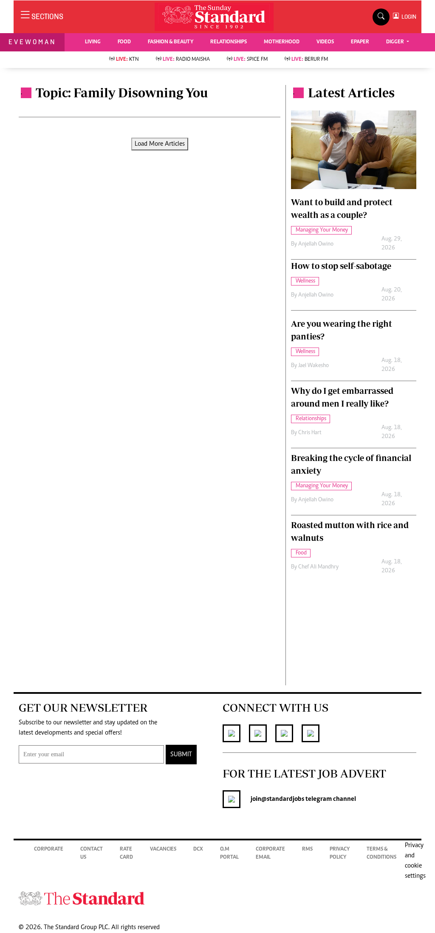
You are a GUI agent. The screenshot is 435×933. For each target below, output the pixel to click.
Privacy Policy (340, 854)
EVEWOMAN (32, 42)
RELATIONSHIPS (228, 42)
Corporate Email (270, 854)
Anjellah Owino (315, 244)
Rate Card (126, 854)
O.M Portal (229, 854)
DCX (198, 849)
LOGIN (407, 16)
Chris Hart (310, 433)
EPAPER (360, 42)
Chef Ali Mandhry (318, 567)
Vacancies (163, 849)
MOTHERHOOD (281, 42)
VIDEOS (325, 42)
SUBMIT (181, 754)
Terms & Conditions (381, 854)
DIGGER (395, 42)
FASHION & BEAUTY (170, 42)
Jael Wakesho (313, 366)
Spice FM (251, 59)
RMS (307, 849)
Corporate (48, 849)
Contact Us (91, 854)
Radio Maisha (186, 59)
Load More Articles (160, 144)
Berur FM (309, 59)
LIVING (93, 42)
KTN (127, 59)
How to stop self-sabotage (341, 266)
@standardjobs (282, 799)
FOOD (124, 42)
